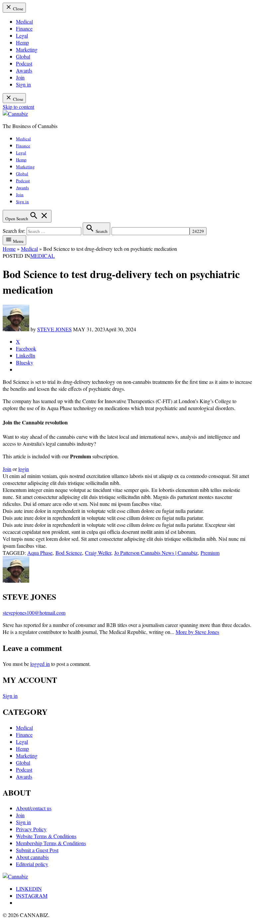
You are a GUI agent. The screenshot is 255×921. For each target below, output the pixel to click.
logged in (40, 663)
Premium (210, 552)
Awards (24, 70)
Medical (24, 21)
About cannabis (32, 856)
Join (20, 77)
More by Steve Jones (197, 631)
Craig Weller (98, 552)
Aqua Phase (39, 552)
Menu (18, 241)
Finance (24, 28)
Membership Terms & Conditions (51, 843)
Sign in (23, 84)
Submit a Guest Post (37, 849)
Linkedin (29, 888)
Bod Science (68, 552)
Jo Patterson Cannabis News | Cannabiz (156, 552)
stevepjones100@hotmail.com (34, 612)
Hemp (22, 42)
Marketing (27, 49)
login (23, 468)
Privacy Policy (31, 829)
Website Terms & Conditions (46, 836)
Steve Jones (54, 329)
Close (17, 9)
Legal (22, 35)
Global (23, 56)
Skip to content (18, 106)
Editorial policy (32, 863)
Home (9, 248)
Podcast (24, 63)
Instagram (31, 895)
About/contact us (33, 808)
